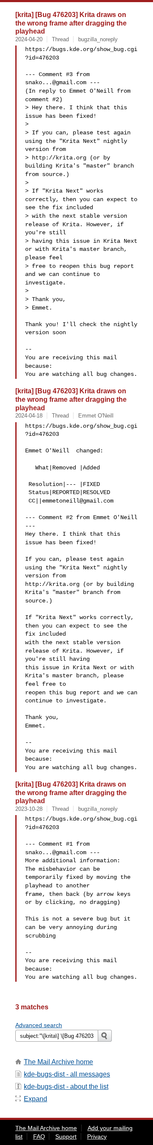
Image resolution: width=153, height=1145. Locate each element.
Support (65, 1136)
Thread (60, 39)
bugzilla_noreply (98, 39)
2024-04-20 (28, 39)
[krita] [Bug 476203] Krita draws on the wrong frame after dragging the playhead (71, 23)
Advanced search (38, 1025)
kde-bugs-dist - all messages (67, 1074)
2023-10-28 (28, 809)
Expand (35, 1098)
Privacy (97, 1136)
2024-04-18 (28, 415)
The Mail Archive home (58, 1061)
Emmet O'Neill (95, 415)
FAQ (39, 1136)
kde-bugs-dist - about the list (66, 1086)
